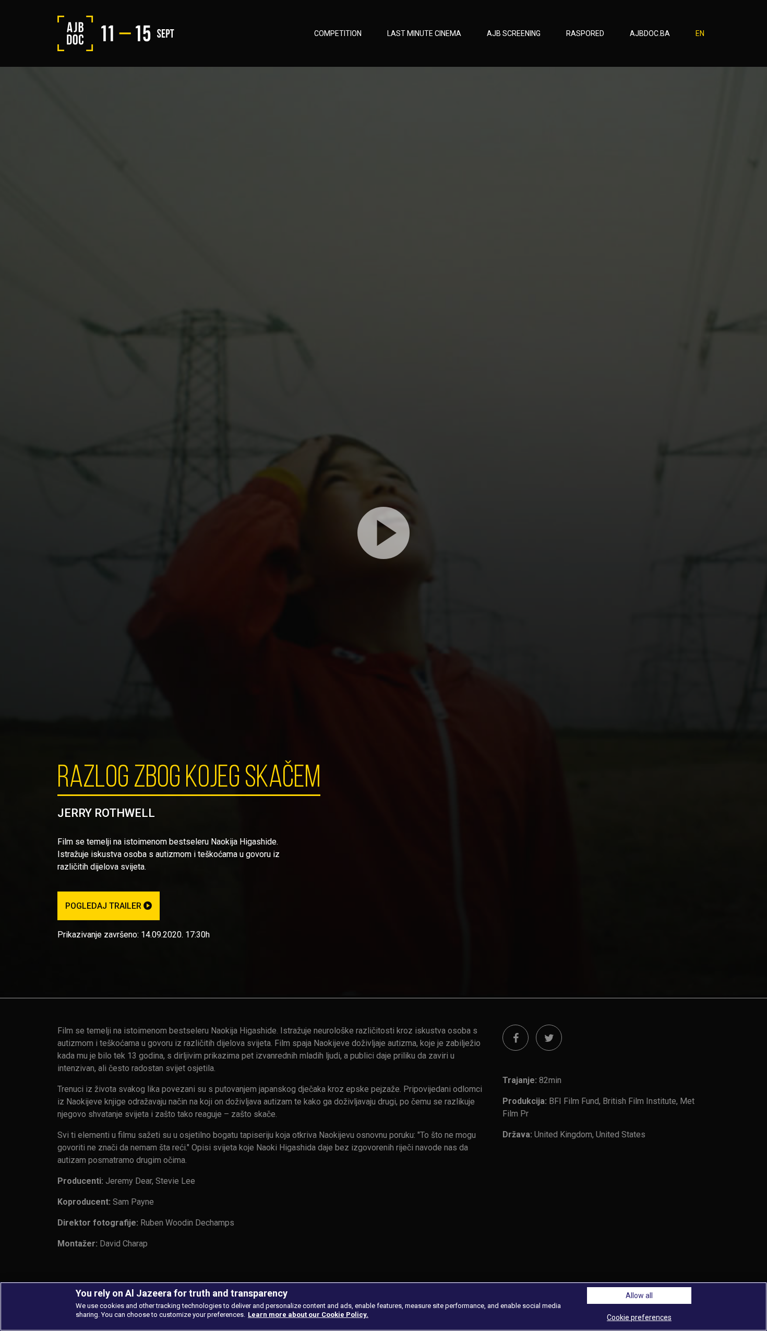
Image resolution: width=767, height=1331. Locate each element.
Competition (338, 33)
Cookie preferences (639, 1317)
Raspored (585, 33)
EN (700, 33)
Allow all (639, 1295)
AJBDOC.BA (650, 33)
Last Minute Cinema (424, 33)
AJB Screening (514, 33)
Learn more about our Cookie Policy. (308, 1314)
